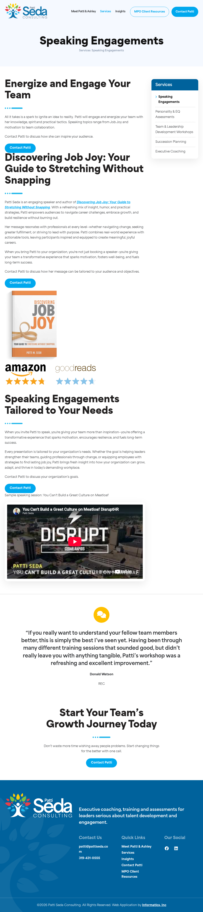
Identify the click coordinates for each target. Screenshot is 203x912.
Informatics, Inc (154, 905)
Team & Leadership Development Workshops (174, 129)
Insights (120, 11)
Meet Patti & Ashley (83, 11)
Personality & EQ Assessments (167, 114)
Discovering (86, 202)
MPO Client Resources (149, 12)
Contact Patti (185, 12)
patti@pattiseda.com (93, 849)
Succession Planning (170, 142)
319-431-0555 (89, 858)
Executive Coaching (170, 151)
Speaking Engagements (169, 100)
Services (105, 11)
